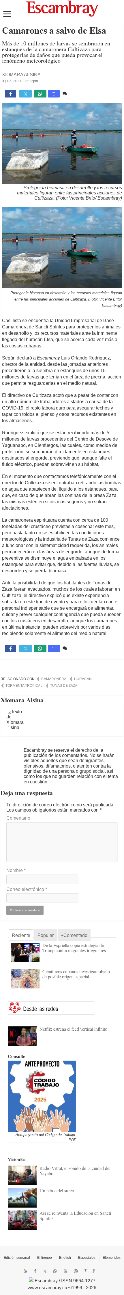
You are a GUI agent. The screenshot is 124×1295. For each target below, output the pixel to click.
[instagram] (76, 1271)
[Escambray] (62, 8)
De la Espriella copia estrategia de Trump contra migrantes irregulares (74, 947)
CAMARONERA (53, 679)
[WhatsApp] (55, 1271)
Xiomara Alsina (21, 74)
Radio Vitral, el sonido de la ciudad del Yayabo (75, 1170)
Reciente (21, 935)
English (65, 1258)
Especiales (86, 1258)
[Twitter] (45, 1271)
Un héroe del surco (57, 1190)
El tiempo (44, 1258)
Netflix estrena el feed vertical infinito (73, 1029)
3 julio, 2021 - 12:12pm (20, 81)
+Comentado (74, 935)
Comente (78, 93)
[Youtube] (65, 1271)
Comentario (18, 818)
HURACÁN (83, 679)
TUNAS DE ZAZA (63, 686)
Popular (45, 935)
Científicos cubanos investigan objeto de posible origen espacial (76, 974)
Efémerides (112, 1258)
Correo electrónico (26, 889)
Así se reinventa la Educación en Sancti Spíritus (75, 1215)
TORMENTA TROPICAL (23, 686)
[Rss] (25, 1271)
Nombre (16, 870)
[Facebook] (35, 1271)
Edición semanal (17, 1258)
